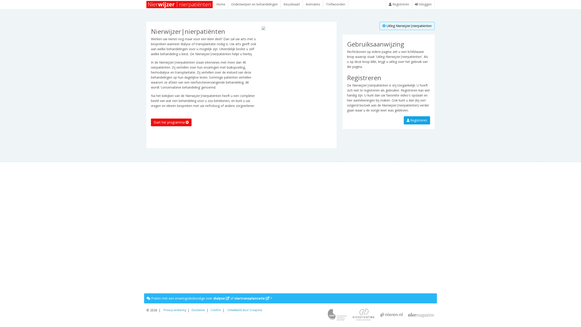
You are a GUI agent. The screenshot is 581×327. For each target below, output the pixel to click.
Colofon (216, 310)
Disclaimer (198, 310)
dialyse (219, 298)
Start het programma (170, 122)
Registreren (418, 120)
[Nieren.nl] (391, 315)
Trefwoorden (335, 4)
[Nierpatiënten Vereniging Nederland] (337, 315)
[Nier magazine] (421, 315)
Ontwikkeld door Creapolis (244, 310)
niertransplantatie (250, 298)
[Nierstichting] (363, 315)
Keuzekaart (291, 4)
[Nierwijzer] (179, 4)
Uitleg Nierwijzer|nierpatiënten (409, 26)
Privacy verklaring (175, 310)
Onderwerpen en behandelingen (254, 4)
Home (220, 4)
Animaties (313, 4)
